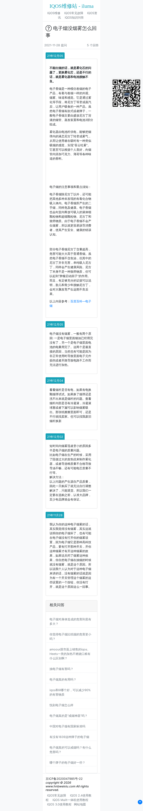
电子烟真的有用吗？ (63, 679)
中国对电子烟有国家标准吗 (67, 726)
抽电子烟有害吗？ (61, 669)
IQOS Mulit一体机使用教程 (70, 800)
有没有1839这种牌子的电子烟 (69, 737)
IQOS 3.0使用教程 (59, 804)
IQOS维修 (53, 13)
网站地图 (80, 804)
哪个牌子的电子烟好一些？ (67, 762)
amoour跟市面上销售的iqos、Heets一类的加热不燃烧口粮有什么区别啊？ (70, 653)
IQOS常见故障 (73, 13)
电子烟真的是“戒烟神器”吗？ (69, 716)
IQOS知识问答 (74, 17)
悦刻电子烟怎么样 (61, 705)
